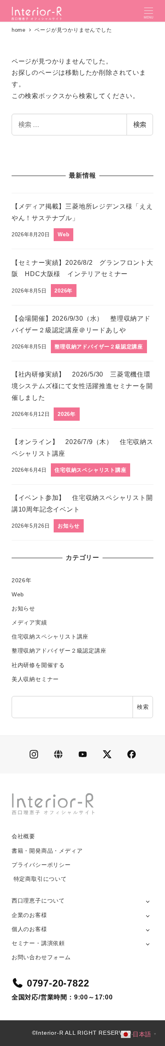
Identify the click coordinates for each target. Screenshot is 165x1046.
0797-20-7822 (58, 983)
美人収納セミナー (35, 679)
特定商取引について (39, 879)
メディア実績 (29, 622)
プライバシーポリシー (41, 865)
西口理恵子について (38, 900)
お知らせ (23, 608)
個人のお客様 (29, 929)
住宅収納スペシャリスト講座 (50, 636)
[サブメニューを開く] (147, 901)
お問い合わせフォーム (41, 957)
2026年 (22, 580)
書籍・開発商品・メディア (47, 850)
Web (18, 594)
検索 (139, 124)
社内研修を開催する (38, 665)
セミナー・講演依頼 (38, 943)
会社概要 (23, 836)
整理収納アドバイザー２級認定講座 (59, 650)
